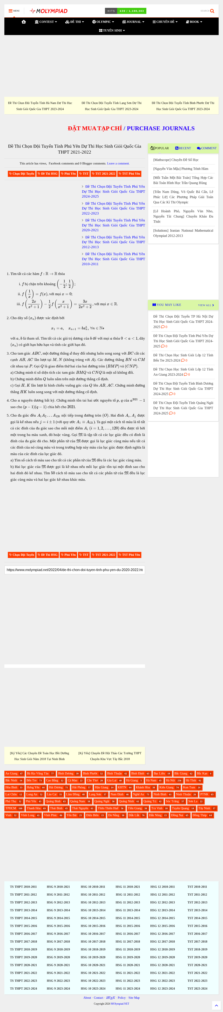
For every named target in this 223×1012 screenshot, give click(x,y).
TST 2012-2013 (197, 902)
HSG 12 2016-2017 (162, 933)
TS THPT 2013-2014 (23, 910)
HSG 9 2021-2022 (58, 973)
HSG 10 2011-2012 (93, 894)
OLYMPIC (103, 21)
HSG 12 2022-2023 (162, 980)
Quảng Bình (53, 801)
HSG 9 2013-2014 (58, 910)
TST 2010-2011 (197, 886)
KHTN (122, 787)
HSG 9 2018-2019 (58, 949)
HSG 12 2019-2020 (162, 957)
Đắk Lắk (134, 815)
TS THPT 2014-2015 (23, 918)
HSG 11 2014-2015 (128, 918)
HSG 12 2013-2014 (162, 910)
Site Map (134, 997)
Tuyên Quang (180, 808)
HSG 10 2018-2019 (93, 949)
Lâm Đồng (72, 794)
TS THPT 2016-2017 (23, 933)
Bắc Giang (180, 773)
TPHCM (10, 808)
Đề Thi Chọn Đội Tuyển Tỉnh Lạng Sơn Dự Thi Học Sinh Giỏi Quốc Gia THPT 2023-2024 (112, 106)
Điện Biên (92, 815)
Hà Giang (132, 780)
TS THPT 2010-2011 (23, 886)
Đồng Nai (177, 815)
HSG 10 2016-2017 (93, 933)
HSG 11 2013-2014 (128, 910)
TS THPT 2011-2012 (23, 894)
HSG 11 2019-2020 (128, 957)
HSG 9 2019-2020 (58, 957)
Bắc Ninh (11, 780)
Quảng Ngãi (102, 801)
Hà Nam (151, 780)
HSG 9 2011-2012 (58, 894)
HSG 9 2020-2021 (58, 965)
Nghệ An (138, 794)
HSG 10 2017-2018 (93, 941)
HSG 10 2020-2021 (93, 965)
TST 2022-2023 (197, 980)
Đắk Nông (155, 815)
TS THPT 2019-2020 (23, 957)
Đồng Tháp (200, 815)
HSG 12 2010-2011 (162, 886)
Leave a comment (118, 163)
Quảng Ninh (126, 801)
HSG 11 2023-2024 (128, 988)
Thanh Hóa (34, 808)
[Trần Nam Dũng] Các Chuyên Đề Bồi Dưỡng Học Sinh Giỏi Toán (109, 756)
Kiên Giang (166, 787)
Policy (122, 997)
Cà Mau (72, 780)
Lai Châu (11, 794)
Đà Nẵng (113, 815)
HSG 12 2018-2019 (162, 949)
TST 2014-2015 (197, 918)
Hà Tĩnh (191, 780)
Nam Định (117, 794)
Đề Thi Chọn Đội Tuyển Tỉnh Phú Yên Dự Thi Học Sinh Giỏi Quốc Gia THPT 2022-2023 (113, 208)
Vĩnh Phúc (50, 815)
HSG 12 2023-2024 (162, 988)
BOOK (194, 21)
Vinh (8, 815)
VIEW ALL (205, 305)
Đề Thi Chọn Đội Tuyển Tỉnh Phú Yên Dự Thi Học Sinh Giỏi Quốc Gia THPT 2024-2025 (113, 191)
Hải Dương (56, 787)
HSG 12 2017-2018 (162, 941)
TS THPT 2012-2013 (23, 902)
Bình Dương (65, 773)
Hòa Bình (11, 787)
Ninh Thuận (183, 794)
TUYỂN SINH (112, 30)
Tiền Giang (135, 808)
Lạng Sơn (95, 794)
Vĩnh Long (27, 815)
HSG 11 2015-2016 (128, 926)
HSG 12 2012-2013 (162, 902)
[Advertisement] (111, 65)
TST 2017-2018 (197, 941)
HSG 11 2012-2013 (128, 902)
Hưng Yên (33, 787)
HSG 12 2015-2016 (162, 926)
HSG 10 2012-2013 (93, 902)
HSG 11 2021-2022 (128, 973)
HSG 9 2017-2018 (58, 941)
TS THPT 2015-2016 (23, 926)
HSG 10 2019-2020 (93, 957)
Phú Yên (31, 801)
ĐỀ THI (75, 21)
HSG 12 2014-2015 (162, 918)
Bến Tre (32, 780)
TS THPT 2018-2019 (23, 949)
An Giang (11, 773)
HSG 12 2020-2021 (162, 965)
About (87, 997)
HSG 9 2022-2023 (58, 980)
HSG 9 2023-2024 (58, 988)
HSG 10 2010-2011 (93, 886)
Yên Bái (72, 815)
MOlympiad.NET (120, 1003)
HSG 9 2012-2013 (58, 902)
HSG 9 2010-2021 (58, 886)
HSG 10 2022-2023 (93, 980)
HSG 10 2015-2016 (93, 926)
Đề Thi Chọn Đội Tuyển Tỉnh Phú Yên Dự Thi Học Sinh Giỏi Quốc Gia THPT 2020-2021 (113, 225)
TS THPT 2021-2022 (23, 973)
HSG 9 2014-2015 (58, 918)
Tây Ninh (204, 808)
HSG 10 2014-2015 (93, 918)
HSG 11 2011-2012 (128, 894)
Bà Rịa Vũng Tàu (38, 773)
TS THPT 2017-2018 (23, 941)
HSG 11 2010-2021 (128, 886)
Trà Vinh (156, 808)
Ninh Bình (160, 794)
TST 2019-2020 (197, 957)
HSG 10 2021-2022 (93, 973)
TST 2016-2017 (197, 933)
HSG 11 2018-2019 (128, 949)
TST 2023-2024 (197, 988)
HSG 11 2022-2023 (128, 980)
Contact (98, 997)
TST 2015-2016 (197, 926)
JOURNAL (133, 21)
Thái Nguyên (80, 808)
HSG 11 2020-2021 (128, 965)
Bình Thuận (114, 773)
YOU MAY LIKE (168, 305)
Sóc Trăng (172, 801)
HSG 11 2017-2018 (128, 941)
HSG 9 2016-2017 (58, 933)
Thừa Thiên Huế (108, 808)
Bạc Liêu (159, 773)
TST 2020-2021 (197, 965)
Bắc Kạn (202, 773)
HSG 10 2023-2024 (93, 988)
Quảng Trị (150, 801)
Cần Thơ (92, 780)
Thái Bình (56, 808)
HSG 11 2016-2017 (128, 933)
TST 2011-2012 (197, 894)
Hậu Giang (101, 787)
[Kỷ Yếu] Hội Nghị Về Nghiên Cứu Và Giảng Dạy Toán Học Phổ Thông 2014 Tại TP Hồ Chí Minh (39, 756)
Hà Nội (170, 780)
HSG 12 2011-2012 (162, 894)
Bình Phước (90, 773)
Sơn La (192, 801)
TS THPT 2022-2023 (23, 980)
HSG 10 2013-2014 (93, 910)
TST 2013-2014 (197, 910)
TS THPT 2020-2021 (23, 965)
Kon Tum (189, 787)
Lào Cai (52, 794)
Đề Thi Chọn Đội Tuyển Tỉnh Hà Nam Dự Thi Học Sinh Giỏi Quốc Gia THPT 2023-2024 (40, 106)
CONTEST (46, 21)
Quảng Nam (77, 801)
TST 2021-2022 (197, 973)
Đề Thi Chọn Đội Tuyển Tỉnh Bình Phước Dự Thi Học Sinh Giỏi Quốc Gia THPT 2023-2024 (183, 106)
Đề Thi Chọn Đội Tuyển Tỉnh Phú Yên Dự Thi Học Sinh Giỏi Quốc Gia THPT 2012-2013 (113, 242)
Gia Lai (112, 780)
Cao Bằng (52, 780)
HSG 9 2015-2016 (58, 926)
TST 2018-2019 (197, 949)
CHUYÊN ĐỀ (164, 21)
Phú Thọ (10, 801)
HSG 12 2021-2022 (162, 973)
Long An (31, 794)
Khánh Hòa (143, 787)
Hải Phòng (78, 787)
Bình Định (137, 773)
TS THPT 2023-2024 (23, 988)
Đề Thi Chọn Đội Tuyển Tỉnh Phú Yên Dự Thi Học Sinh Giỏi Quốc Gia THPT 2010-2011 (113, 259)
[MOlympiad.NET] (48, 12)
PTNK (204, 794)
